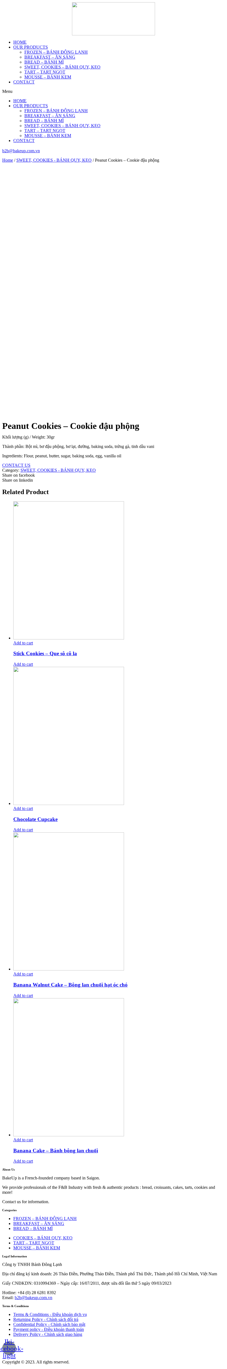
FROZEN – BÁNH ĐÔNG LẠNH (56, 52)
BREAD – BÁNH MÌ (44, 62)
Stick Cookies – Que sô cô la (45, 653)
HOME (20, 42)
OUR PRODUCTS (30, 47)
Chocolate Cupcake (35, 819)
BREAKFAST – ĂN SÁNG (49, 57)
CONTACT (24, 82)
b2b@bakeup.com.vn (21, 150)
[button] (113, 91)
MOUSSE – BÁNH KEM (47, 77)
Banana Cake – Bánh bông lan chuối (55, 1150)
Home (7, 160)
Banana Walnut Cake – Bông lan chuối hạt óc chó (70, 985)
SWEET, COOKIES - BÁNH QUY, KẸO (54, 160)
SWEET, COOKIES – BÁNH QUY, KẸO (62, 67)
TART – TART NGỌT (44, 72)
